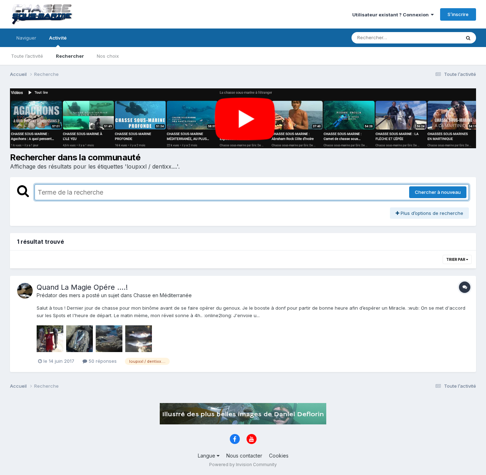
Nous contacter (244, 456)
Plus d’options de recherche (431, 213)
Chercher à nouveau (438, 192)
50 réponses (102, 361)
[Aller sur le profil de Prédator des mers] (25, 291)
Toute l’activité (27, 56)
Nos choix (108, 56)
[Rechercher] (468, 37)
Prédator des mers (58, 295)
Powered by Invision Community (243, 464)
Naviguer (26, 38)
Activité (58, 38)
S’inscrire (458, 14)
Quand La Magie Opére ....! (82, 287)
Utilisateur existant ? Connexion (391, 14)
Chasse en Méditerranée (162, 295)
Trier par (456, 259)
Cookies (279, 456)
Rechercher (70, 56)
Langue (207, 456)
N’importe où (437, 37)
